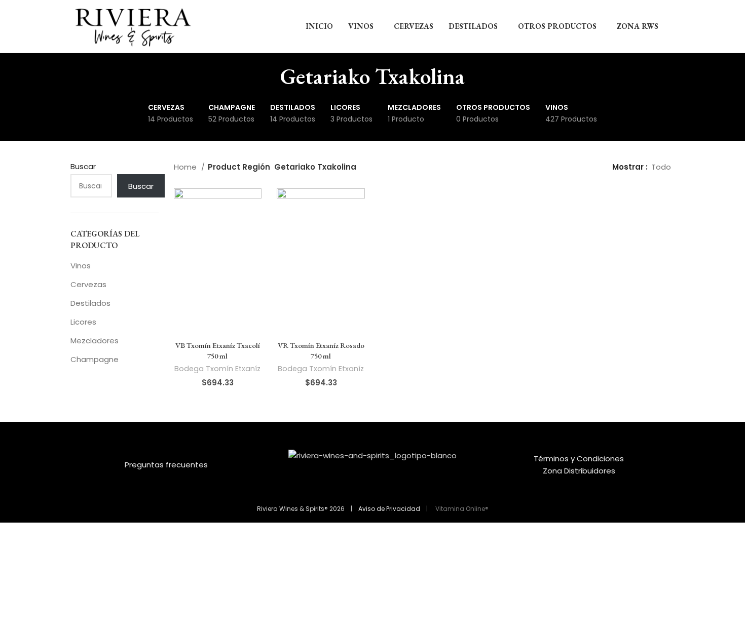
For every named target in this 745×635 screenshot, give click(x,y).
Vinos (80, 265)
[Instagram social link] (379, 487)
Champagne (94, 359)
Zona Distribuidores (579, 470)
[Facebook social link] (365, 487)
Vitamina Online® (461, 508)
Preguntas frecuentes (166, 464)
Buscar (83, 166)
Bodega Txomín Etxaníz (217, 369)
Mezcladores (94, 340)
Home (186, 167)
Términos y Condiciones (579, 458)
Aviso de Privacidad (389, 508)
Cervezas (88, 284)
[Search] (671, 26)
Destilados (90, 303)
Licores (83, 321)
